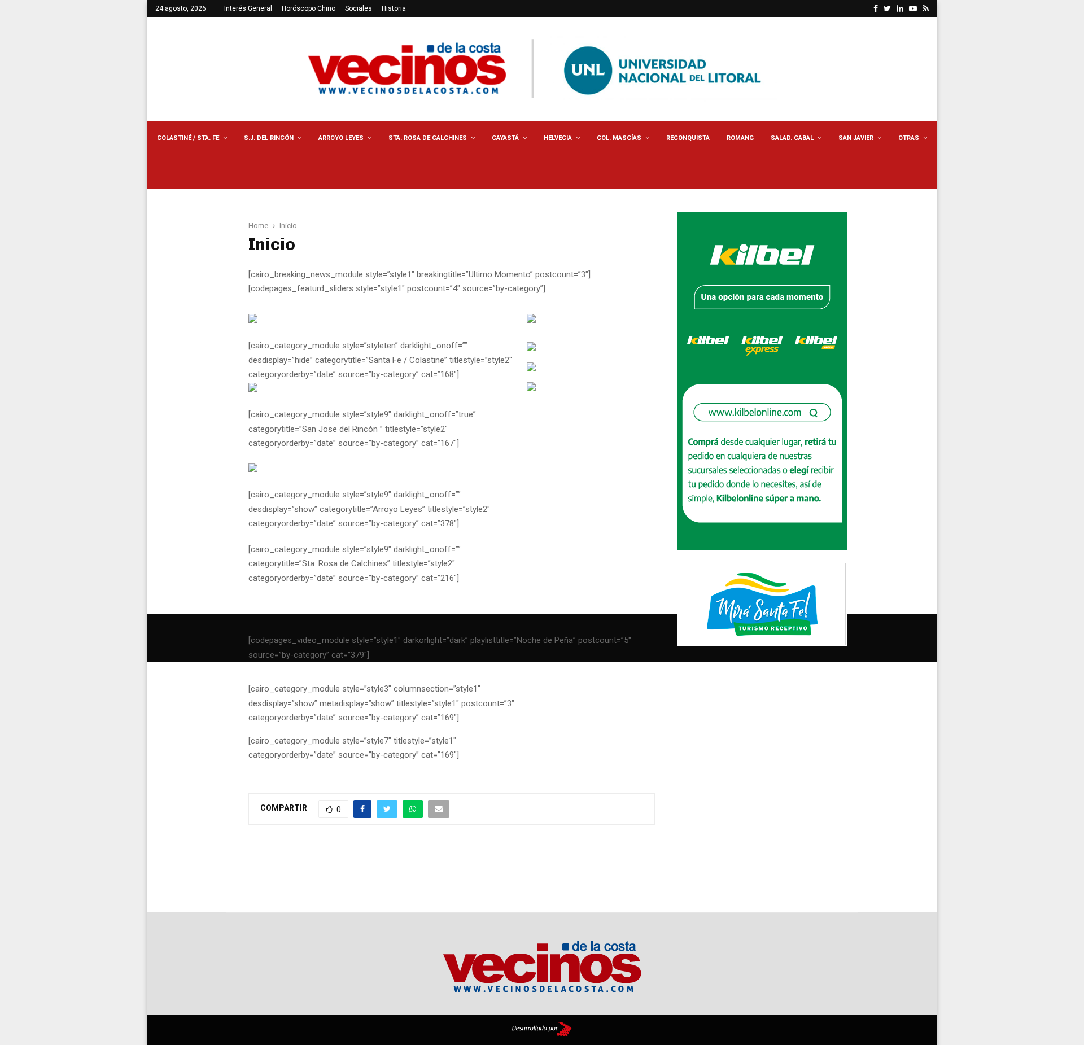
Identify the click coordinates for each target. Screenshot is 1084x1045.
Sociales (358, 8)
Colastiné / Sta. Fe (188, 138)
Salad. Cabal (792, 138)
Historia (394, 8)
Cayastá (505, 138)
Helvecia (558, 138)
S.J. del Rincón (269, 138)
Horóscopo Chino (308, 8)
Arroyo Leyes (341, 138)
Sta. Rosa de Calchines (427, 138)
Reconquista (688, 138)
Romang (740, 138)
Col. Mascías (619, 138)
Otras (908, 138)
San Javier (855, 138)
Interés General (248, 8)
